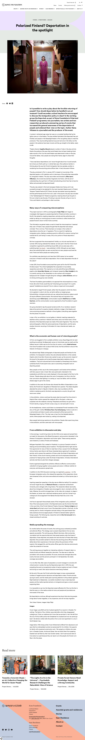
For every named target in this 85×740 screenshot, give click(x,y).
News (55, 5)
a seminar (67, 472)
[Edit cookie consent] (1, 738)
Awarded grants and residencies (28, 8)
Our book (42, 248)
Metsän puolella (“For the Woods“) (65, 8)
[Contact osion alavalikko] (82, 5)
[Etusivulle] (19, 5)
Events (60, 5)
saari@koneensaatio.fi (34, 731)
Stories (41, 8)
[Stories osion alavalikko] (43, 8)
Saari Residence (50, 8)
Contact (79, 5)
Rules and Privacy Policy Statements (64, 736)
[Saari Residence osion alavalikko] (54, 8)
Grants (15, 8)
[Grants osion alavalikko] (18, 8)
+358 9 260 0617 (35, 718)
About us (79, 8)
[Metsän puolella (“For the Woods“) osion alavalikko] (75, 8)
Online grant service (69, 5)
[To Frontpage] (15, 706)
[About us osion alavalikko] (82, 8)
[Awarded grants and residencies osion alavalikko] (37, 8)
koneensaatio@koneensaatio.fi (37, 716)
